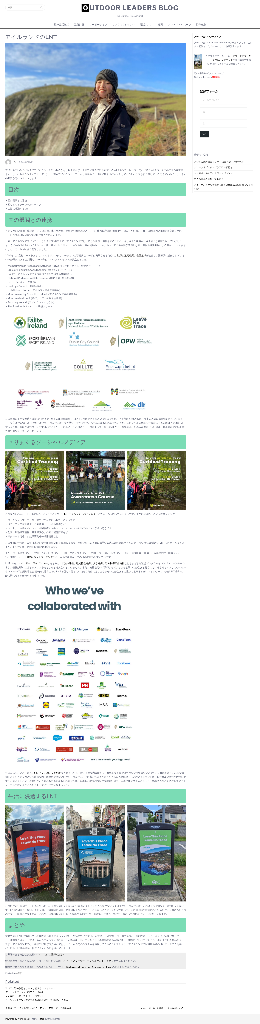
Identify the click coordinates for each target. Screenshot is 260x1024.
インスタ (44, 772)
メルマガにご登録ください (51, 954)
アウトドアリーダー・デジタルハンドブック (87, 960)
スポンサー (25, 563)
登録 (204, 134)
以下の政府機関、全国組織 (131, 255)
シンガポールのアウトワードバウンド (24, 996)
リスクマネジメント (123, 24)
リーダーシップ (98, 24)
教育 (160, 24)
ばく (15, 162)
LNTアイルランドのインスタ (79, 514)
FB (35, 772)
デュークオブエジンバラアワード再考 (24, 992)
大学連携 (98, 563)
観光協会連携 (83, 563)
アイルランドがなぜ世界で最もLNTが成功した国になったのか (36, 1000)
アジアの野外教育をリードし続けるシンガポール (30, 988)
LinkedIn (56, 772)
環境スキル (146, 24)
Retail (41, 1019)
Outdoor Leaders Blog (130, 8)
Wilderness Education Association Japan (88, 967)
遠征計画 (79, 24)
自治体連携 (68, 563)
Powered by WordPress (17, 1019)
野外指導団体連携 (114, 563)
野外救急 (201, 24)
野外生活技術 (61, 24)
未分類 (18, 973)
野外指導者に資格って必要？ (208, 179)
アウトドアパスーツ (179, 24)
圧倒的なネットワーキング (38, 557)
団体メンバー (40, 563)
